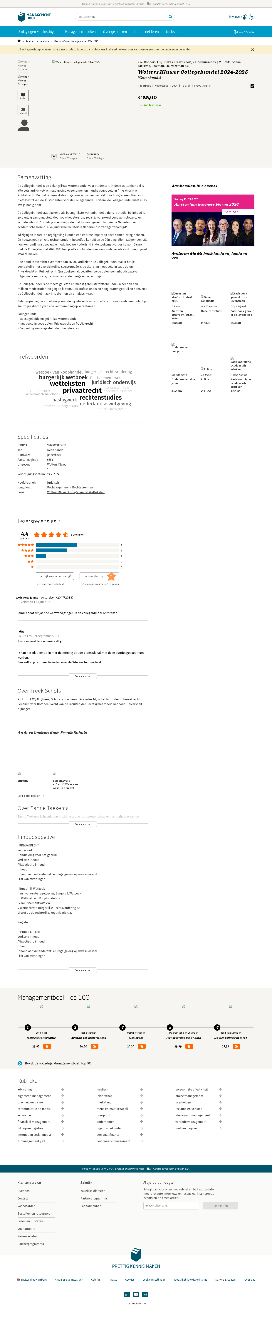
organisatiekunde (109, 1128)
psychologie (183, 1102)
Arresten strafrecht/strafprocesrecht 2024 (189, 314)
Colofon (95, 1279)
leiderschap (105, 1096)
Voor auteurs (26, 1229)
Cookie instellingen (154, 1279)
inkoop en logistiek (30, 1128)
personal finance (108, 1134)
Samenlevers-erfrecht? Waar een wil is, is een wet (65, 784)
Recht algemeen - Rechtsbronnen (70, 487)
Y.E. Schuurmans (204, 62)
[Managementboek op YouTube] (136, 1294)
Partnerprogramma (31, 1244)
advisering (25, 1089)
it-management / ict (31, 1141)
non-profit (103, 1115)
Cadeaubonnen (90, 1206)
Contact (23, 1198)
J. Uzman (158, 66)
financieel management (34, 1122)
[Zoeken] (170, 17)
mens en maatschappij (112, 1109)
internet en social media (34, 1134)
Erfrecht (23, 780)
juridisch (102, 1089)
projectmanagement (189, 1096)
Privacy (113, 1279)
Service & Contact (225, 1279)
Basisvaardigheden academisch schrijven (243, 383)
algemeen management (34, 1096)
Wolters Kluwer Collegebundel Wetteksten (76, 492)
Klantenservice (29, 1183)
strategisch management (192, 1115)
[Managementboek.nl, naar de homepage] (34, 21)
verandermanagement (190, 1122)
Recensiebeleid (28, 1236)
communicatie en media (34, 1109)
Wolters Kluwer (57, 464)
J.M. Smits (224, 62)
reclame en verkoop (188, 1109)
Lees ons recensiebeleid (50, 584)
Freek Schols (182, 62)
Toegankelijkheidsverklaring (190, 1279)
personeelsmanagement (113, 1141)
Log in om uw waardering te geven (99, 584)
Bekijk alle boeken (29, 796)
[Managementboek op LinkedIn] (127, 1294)
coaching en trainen (31, 1102)
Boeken (30, 41)
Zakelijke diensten (92, 1191)
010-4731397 (246, 31)
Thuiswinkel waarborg (34, 1279)
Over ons (24, 1191)
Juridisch (44, 41)
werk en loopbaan (187, 1128)
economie (24, 1115)
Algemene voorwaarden (69, 1279)
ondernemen (106, 1122)
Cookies (130, 1279)
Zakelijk (86, 1183)
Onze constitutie (211, 311)
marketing (104, 1102)
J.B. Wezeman (174, 66)
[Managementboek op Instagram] (145, 1294)
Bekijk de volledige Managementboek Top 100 (58, 1063)
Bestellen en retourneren (35, 1213)
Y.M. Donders (147, 62)
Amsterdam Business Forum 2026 (206, 204)
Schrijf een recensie (53, 576)
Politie (205, 379)
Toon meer (81, 676)
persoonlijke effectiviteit (191, 1089)
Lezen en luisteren (30, 1221)
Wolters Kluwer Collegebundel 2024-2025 (76, 41)
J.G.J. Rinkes (165, 62)
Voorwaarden (27, 1206)
